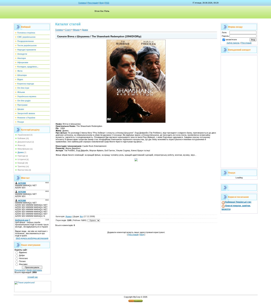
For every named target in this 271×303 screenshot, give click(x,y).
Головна (82, 3)
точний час (32, 277)
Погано (22, 261)
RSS (107, 3)
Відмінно (23, 252)
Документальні (24, 142)
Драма (21, 152)
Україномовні (24, 135)
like (81, 216)
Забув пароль (233, 43)
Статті (68, 30)
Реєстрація (93, 3)
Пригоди (21, 156)
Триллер (21, 166)
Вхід (101, 3)
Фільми (76, 30)
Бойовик (21, 138)
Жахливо (23, 264)
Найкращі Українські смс (238, 202)
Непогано (23, 258)
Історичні (22, 159)
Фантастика (23, 170)
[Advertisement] (136, 188)
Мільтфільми (23, 149)
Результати (20, 270)
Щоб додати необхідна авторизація (32, 238)
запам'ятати (231, 39)
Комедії (21, 163)
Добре (22, 255)
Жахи (20, 145)
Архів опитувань (34, 270)
